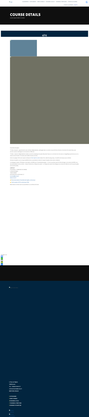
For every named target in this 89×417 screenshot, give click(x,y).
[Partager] (44, 264)
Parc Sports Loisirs (35, 158)
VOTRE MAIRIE (33, 1)
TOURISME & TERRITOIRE (61, 1)
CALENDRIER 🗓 (25, 1)
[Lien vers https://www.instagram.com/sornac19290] (12, 415)
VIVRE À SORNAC (40, 1)
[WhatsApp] (44, 258)
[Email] (44, 260)
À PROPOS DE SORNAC (72, 1)
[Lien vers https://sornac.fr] (10, 2)
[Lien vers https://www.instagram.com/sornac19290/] (74, 5)
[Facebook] (44, 256)
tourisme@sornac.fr (14, 176)
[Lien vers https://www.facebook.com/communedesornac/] (75, 5)
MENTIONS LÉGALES (14, 391)
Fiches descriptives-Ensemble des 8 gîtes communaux (23, 180)
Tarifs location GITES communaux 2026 (20, 182)
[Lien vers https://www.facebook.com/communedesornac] (12, 411)
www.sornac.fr (13, 177)
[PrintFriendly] (44, 262)
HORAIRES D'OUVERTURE (15, 405)
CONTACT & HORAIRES (68, 4)
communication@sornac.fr (15, 388)
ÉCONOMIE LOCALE (50, 1)
